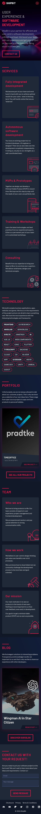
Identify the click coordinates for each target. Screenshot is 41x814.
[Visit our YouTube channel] (9, 807)
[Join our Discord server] (4, 807)
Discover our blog (20, 737)
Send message (20, 793)
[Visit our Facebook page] (33, 807)
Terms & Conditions (29, 803)
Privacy (18, 803)
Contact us (11, 54)
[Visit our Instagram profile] (27, 807)
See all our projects (20, 475)
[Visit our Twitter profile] (21, 807)
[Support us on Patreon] (15, 807)
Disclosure (10, 803)
